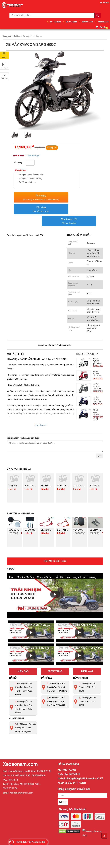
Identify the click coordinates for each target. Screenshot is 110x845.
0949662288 (87, 22)
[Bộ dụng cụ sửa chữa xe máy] (30, 522)
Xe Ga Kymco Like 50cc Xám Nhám (98, 387)
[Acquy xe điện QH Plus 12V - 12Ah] (30, 478)
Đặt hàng (41, 209)
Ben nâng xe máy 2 (67, 530)
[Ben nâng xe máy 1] (47, 522)
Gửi (99, 456)
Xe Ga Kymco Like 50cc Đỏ (97, 375)
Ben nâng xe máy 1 (50, 530)
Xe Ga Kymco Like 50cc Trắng (97, 362)
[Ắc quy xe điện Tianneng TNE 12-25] (63, 478)
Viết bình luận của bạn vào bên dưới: (23, 438)
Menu (106, 3)
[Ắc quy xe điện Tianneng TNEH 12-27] (95, 478)
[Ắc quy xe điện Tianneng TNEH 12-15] (79, 478)
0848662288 (103, 22)
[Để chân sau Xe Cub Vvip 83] (95, 522)
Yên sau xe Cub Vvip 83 (85, 530)
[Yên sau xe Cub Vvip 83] (79, 522)
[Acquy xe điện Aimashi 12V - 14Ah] (47, 478)
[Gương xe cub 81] (14, 522)
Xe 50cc (17, 36)
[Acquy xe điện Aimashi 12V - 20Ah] (14, 478)
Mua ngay (41, 197)
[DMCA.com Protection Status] (70, 833)
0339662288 (71, 22)
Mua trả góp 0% (69, 221)
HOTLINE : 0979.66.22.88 (30, 842)
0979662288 (55, 22)
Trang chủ (7, 36)
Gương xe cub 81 (17, 530)
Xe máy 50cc (28, 36)
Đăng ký (63, 802)
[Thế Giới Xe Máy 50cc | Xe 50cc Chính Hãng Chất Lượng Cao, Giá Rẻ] (12, 5)
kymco (39, 36)
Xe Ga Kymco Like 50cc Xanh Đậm (97, 400)
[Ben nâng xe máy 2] (63, 522)
